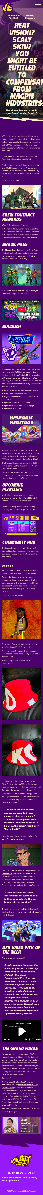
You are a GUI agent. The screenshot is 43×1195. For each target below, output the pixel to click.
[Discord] (9, 1173)
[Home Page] (8, 7)
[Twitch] (13, 1173)
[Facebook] (29, 1173)
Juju (29, 784)
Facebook (32, 1096)
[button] (38, 4)
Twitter (19, 1096)
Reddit (25, 1096)
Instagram (6, 1099)
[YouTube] (17, 1173)
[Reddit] (21, 1173)
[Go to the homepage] (21, 1160)
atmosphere (30, 573)
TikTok (16, 1099)
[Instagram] (33, 1173)
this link (13, 1105)
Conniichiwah (11, 647)
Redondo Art (7, 874)
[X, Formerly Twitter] (25, 1173)
